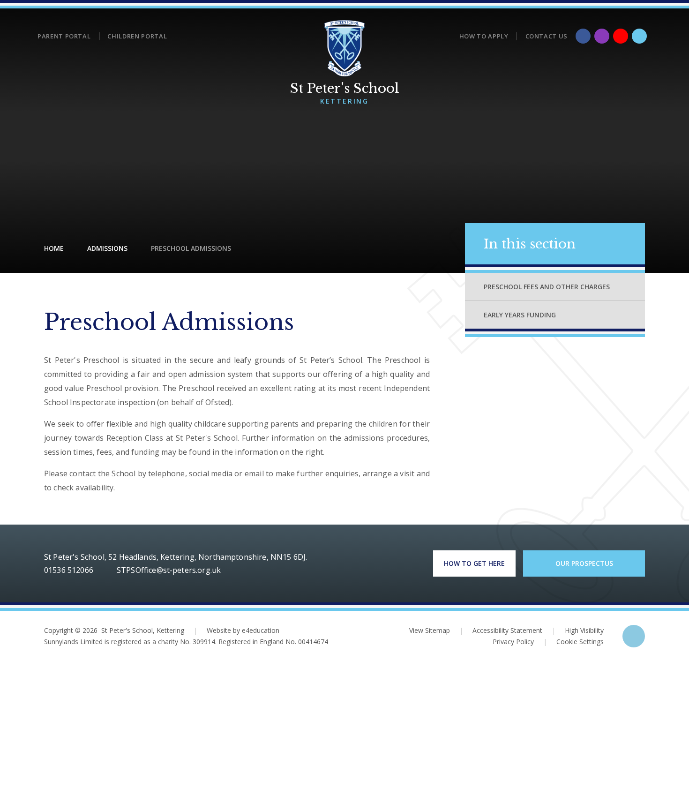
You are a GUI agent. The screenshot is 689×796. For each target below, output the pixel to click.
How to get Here (474, 563)
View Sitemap (429, 630)
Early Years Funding (520, 314)
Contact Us (546, 36)
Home (54, 248)
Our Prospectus (584, 563)
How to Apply (484, 36)
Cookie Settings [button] (573, 641)
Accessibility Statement (507, 630)
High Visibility (584, 630)
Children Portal (137, 36)
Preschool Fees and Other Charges (547, 286)
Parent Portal (63, 36)
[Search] (639, 36)
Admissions (107, 248)
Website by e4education (243, 630)
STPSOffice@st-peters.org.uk (169, 570)
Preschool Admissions (191, 248)
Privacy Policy (513, 641)
